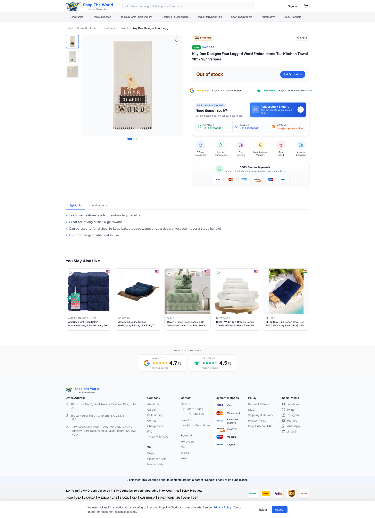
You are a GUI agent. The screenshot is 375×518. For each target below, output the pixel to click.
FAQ (150, 431)
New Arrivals (155, 464)
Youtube (292, 420)
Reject (263, 509)
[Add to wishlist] (177, 40)
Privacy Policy (222, 507)
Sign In (292, 6)
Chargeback (155, 426)
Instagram (293, 415)
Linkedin (292, 431)
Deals (150, 453)
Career (151, 409)
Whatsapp (293, 426)
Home (69, 28)
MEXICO (103, 497)
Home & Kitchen (102, 16)
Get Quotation (292, 74)
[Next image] (177, 85)
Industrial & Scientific (210, 16)
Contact (152, 420)
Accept (279, 509)
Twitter (291, 409)
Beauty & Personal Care (175, 16)
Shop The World (98, 5)
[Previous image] (87, 85)
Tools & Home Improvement (136, 16)
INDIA (69, 497)
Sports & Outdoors (241, 16)
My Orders (187, 441)
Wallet (184, 458)
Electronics (77, 16)
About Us (153, 404)
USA (78, 497)
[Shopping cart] (305, 6)
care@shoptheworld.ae (194, 425)
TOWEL (124, 28)
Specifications (98, 205)
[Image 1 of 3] (129, 139)
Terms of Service (158, 437)
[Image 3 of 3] (137, 139)
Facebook (293, 404)
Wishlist (185, 452)
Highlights (75, 205)
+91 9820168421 (192, 409)
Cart (183, 447)
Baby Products (292, 16)
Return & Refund (258, 404)
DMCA (252, 409)
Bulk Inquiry (154, 415)
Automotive (268, 16)
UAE (114, 497)
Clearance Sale (156, 458)
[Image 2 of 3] (134, 139)
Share (303, 37)
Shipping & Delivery (260, 415)
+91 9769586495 (192, 413)
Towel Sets (108, 28)
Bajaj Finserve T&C (260, 426)
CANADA (89, 497)
